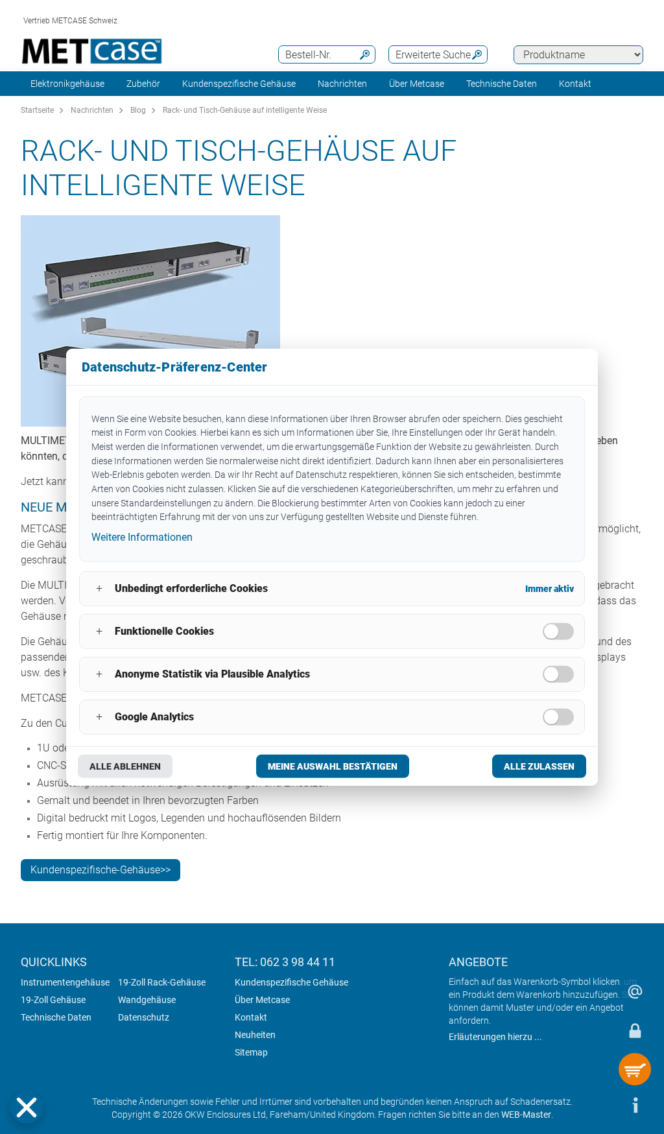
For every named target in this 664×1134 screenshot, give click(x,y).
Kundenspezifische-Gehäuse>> (100, 870)
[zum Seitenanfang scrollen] (596, 1105)
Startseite (37, 110)
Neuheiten (255, 1035)
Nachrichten (342, 83)
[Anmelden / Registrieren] (635, 1030)
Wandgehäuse (147, 1000)
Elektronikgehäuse (67, 83)
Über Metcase (262, 1000)
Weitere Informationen (142, 537)
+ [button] (99, 588)
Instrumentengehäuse (65, 982)
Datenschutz (143, 1017)
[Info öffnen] (635, 1105)
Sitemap (251, 1052)
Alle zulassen (539, 766)
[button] (26, 1107)
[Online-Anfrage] (635, 991)
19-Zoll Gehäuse (53, 1000)
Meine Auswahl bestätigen (332, 766)
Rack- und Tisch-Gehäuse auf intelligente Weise (245, 110)
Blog (138, 110)
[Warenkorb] (635, 1069)
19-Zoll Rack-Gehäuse (162, 982)
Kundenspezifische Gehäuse (239, 83)
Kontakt (251, 1017)
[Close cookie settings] (26, 1107)
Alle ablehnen (125, 766)
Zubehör (143, 83)
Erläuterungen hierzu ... (495, 1037)
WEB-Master (526, 1114)
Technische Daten (501, 83)
